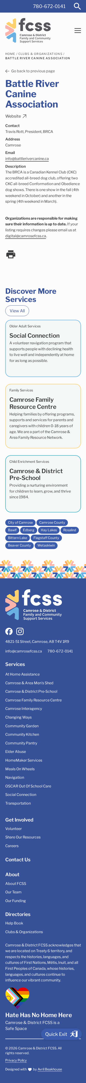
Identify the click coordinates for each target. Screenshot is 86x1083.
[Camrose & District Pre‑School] (43, 484)
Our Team (13, 892)
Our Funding (15, 901)
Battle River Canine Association (37, 58)
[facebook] (9, 631)
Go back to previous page (33, 71)
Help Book (14, 923)
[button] (77, 30)
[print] (10, 254)
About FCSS (15, 883)
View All (17, 310)
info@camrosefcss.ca (23, 651)
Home (10, 54)
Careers (12, 846)
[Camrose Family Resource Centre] (43, 416)
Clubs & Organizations (40, 54)
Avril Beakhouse (50, 1069)
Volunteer (13, 829)
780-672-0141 (49, 6)
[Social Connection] (43, 348)
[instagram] (20, 631)
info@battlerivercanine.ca (27, 158)
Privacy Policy (16, 1060)
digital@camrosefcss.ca (25, 236)
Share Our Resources (23, 837)
